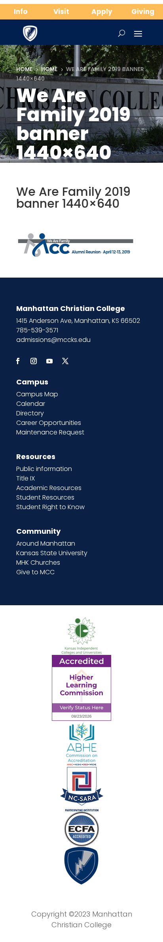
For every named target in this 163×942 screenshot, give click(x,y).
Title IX (25, 478)
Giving (142, 11)
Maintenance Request (50, 432)
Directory (30, 413)
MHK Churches (38, 562)
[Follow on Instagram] (33, 361)
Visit (61, 11)
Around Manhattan (45, 543)
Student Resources (45, 497)
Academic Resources (49, 487)
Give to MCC (35, 572)
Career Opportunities (48, 422)
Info (20, 11)
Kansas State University (51, 553)
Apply (101, 11)
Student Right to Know (50, 507)
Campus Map (37, 394)
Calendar (30, 403)
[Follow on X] (65, 361)
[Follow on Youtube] (49, 361)
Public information (44, 468)
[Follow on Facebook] (17, 361)
